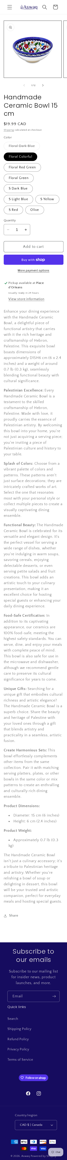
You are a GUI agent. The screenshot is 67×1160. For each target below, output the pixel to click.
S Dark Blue (18, 188)
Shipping (9, 130)
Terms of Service (20, 1060)
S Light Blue (18, 199)
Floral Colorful (20, 157)
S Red (13, 210)
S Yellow (47, 199)
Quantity (10, 220)
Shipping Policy (19, 1029)
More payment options (33, 270)
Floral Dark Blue (24, 147)
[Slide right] (43, 85)
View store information (26, 299)
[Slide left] (24, 85)
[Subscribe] (54, 996)
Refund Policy (18, 1039)
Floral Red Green (22, 167)
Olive (34, 210)
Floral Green (19, 178)
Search (12, 1019)
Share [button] (13, 916)
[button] (9, 7)
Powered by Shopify (43, 1156)
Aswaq (25, 1156)
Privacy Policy (18, 1049)
